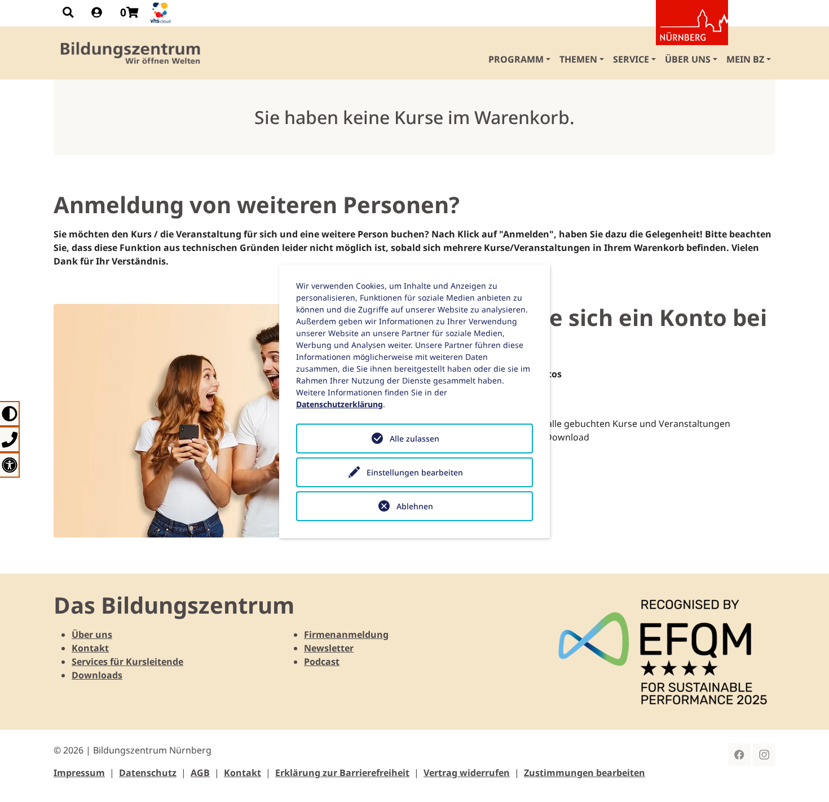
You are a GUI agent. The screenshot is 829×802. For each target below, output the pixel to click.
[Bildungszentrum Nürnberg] (131, 53)
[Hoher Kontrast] (10, 413)
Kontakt (90, 648)
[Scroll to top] (804, 777)
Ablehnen (414, 506)
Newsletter (329, 648)
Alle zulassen (414, 438)
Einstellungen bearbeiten (415, 472)
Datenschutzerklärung (339, 404)
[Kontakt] (10, 439)
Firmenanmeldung (346, 634)
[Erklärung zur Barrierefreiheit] (10, 465)
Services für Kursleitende (127, 661)
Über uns (92, 634)
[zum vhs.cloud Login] (162, 12)
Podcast (321, 661)
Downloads (97, 675)
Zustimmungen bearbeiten (584, 772)
